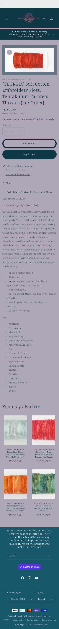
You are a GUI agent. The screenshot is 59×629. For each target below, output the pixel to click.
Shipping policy (21, 625)
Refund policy (18, 620)
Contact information (39, 625)
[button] (6, 18)
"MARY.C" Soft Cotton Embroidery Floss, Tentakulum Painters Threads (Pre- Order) (15, 507)
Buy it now (29, 154)
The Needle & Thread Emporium (27, 616)
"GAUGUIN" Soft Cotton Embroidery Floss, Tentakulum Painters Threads (43, 507)
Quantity (6, 125)
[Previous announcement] (5, 4)
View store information (18, 174)
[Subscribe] (49, 555)
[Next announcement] (53, 4)
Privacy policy (33, 620)
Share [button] (9, 183)
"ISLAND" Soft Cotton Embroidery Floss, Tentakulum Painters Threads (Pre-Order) (15, 453)
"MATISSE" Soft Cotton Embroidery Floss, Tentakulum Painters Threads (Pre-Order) (44, 453)
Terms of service (49, 620)
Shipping (6, 114)
